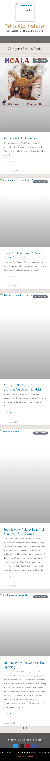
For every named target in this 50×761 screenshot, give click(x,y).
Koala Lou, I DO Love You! (20, 138)
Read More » (9, 162)
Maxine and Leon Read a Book (25, 26)
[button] (25, 39)
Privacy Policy (26, 757)
